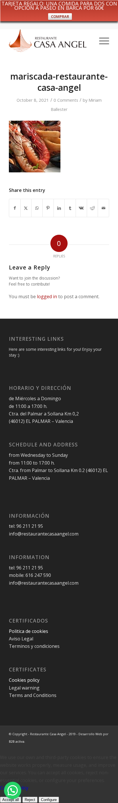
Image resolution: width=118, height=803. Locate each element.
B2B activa (16, 741)
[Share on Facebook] (14, 208)
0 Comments (66, 100)
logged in (47, 296)
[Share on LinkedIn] (59, 208)
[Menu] (101, 40)
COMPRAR (60, 16)
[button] (12, 790)
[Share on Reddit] (92, 208)
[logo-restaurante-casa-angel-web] (49, 40)
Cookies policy (24, 680)
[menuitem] (101, 40)
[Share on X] (26, 208)
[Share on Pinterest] (48, 208)
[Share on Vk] (81, 208)
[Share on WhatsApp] (37, 208)
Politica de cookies (29, 631)
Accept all (10, 800)
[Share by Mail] (103, 208)
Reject (30, 800)
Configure (49, 800)
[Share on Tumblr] (70, 208)
